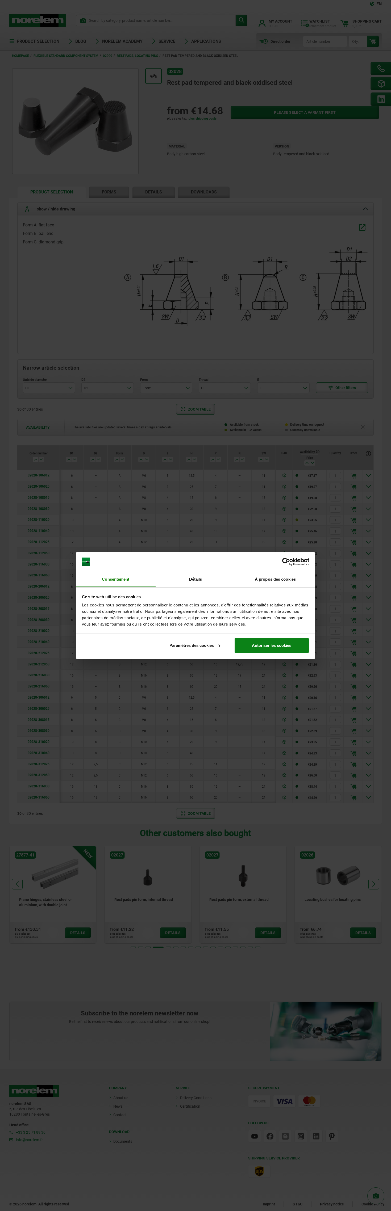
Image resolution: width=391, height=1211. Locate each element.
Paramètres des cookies (191, 645)
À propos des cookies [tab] (275, 579)
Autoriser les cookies (271, 645)
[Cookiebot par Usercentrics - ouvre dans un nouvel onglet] (286, 562)
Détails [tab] (195, 579)
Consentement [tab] (115, 579)
